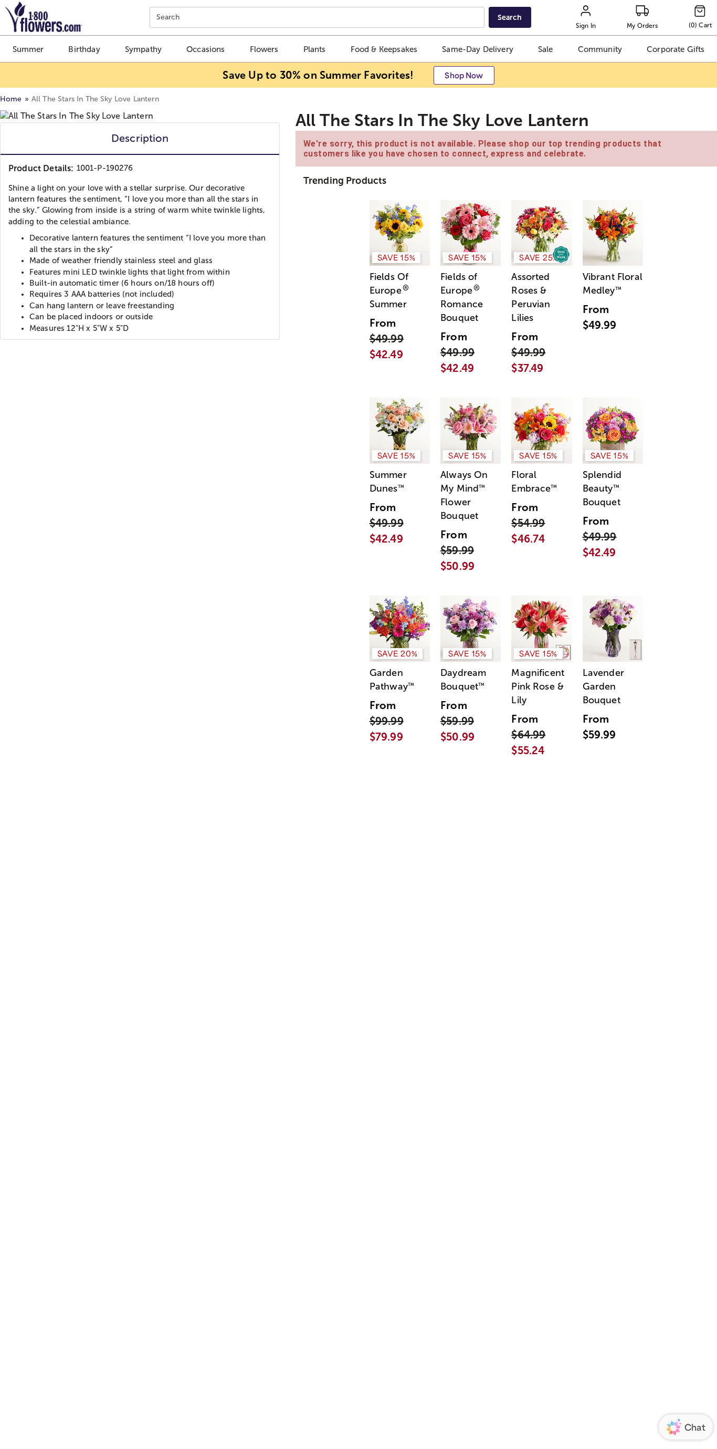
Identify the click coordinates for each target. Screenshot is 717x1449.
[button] (28, 49)
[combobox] (318, 18)
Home (11, 99)
